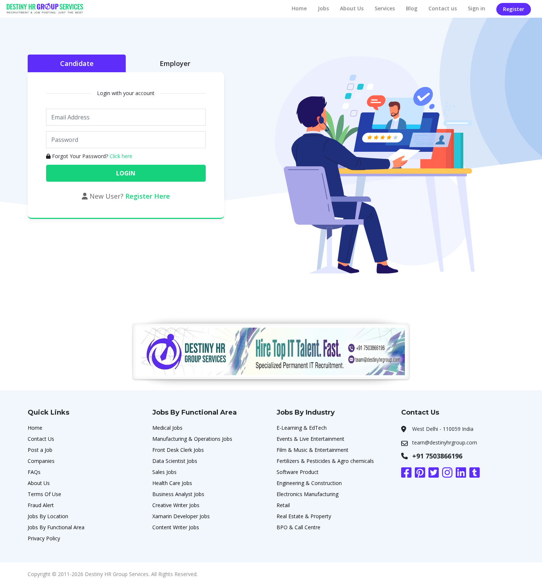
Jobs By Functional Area (56, 527)
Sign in (476, 8)
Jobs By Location (48, 516)
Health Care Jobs (172, 482)
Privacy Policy (44, 538)
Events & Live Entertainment (310, 438)
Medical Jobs (167, 427)
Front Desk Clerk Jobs (178, 449)
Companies (41, 460)
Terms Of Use (44, 494)
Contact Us (41, 438)
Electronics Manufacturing (307, 494)
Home (299, 8)
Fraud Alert (41, 505)
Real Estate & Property (304, 516)
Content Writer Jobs (175, 527)
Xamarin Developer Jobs (181, 516)
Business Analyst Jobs (178, 494)
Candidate (77, 63)
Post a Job (40, 449)
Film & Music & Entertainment (312, 449)
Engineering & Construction (309, 482)
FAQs (34, 471)
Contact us (442, 8)
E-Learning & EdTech (302, 427)
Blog (411, 8)
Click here (121, 156)
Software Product (298, 471)
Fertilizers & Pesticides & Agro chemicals (325, 460)
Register (513, 9)
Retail (283, 505)
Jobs (323, 8)
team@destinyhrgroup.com (444, 442)
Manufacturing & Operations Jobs (192, 438)
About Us (352, 8)
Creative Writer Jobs (175, 505)
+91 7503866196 (437, 455)
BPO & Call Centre (298, 527)
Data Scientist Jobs (174, 460)
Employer (175, 63)
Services (385, 8)
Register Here (147, 196)
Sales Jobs (164, 471)
